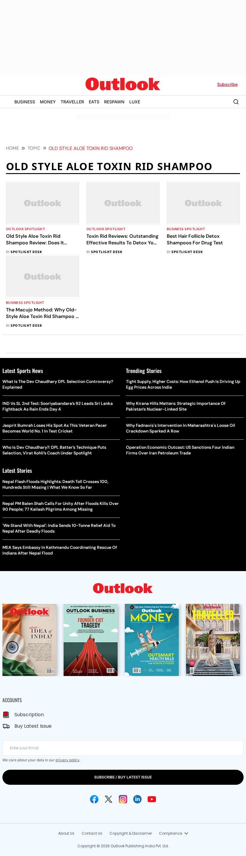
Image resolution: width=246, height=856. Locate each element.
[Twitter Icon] (108, 799)
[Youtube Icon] (152, 799)
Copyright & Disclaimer (131, 833)
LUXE (134, 101)
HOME (12, 148)
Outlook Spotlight (25, 229)
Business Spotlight (186, 229)
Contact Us (92, 833)
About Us (66, 833)
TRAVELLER (72, 101)
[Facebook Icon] (94, 799)
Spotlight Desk (26, 252)
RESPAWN (114, 101)
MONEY (48, 101)
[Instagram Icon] (123, 799)
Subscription (29, 714)
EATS (94, 101)
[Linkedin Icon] (137, 799)
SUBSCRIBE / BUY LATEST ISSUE (123, 777)
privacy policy (67, 760)
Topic (34, 148)
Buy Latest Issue (33, 726)
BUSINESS (24, 101)
